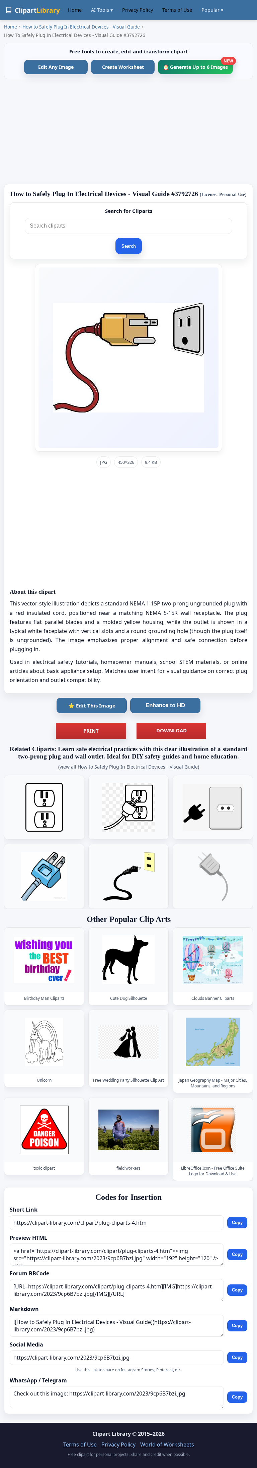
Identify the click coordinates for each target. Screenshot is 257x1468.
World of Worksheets (167, 1444)
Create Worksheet (123, 67)
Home (75, 10)
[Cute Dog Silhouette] (128, 959)
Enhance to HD (165, 705)
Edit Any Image (56, 67)
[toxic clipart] (44, 1130)
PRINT (91, 730)
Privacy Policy (137, 10)
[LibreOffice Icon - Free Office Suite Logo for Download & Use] (213, 1130)
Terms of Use (177, 10)
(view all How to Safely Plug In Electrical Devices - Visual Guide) (128, 767)
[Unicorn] (44, 1042)
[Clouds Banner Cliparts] (213, 959)
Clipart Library (111, 1433)
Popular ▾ (212, 10)
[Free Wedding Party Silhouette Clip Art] (128, 1042)
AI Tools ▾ (102, 10)
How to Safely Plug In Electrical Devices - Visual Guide (81, 26)
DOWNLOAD (171, 730)
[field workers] (128, 1130)
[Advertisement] (128, 132)
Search (128, 246)
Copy (237, 1222)
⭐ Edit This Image (91, 705)
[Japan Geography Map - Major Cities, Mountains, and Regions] (213, 1042)
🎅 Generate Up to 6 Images (198, 65)
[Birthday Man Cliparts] (44, 959)
